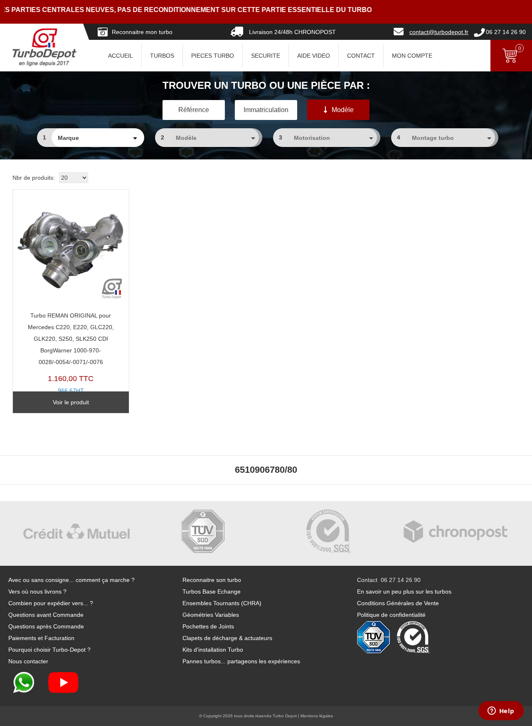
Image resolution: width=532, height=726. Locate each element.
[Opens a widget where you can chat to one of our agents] (501, 711)
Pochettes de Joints (208, 626)
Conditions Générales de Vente (398, 603)
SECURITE (265, 55)
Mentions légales (316, 716)
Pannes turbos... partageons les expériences (241, 661)
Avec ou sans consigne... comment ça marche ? (71, 580)
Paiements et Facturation (41, 638)
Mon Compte (412, 55)
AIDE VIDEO (313, 55)
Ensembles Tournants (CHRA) (221, 603)
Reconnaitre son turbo (211, 580)
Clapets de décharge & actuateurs (227, 638)
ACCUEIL (120, 55)
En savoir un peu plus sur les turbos (404, 591)
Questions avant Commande (46, 614)
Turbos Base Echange (211, 591)
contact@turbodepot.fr (438, 32)
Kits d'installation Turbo (212, 649)
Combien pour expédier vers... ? (50, 603)
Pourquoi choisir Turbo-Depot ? (49, 649)
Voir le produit (71, 402)
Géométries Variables (210, 614)
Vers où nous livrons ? (37, 591)
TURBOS (162, 55)
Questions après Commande (46, 626)
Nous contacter (28, 661)
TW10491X (71, 359)
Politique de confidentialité (391, 614)
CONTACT (361, 55)
